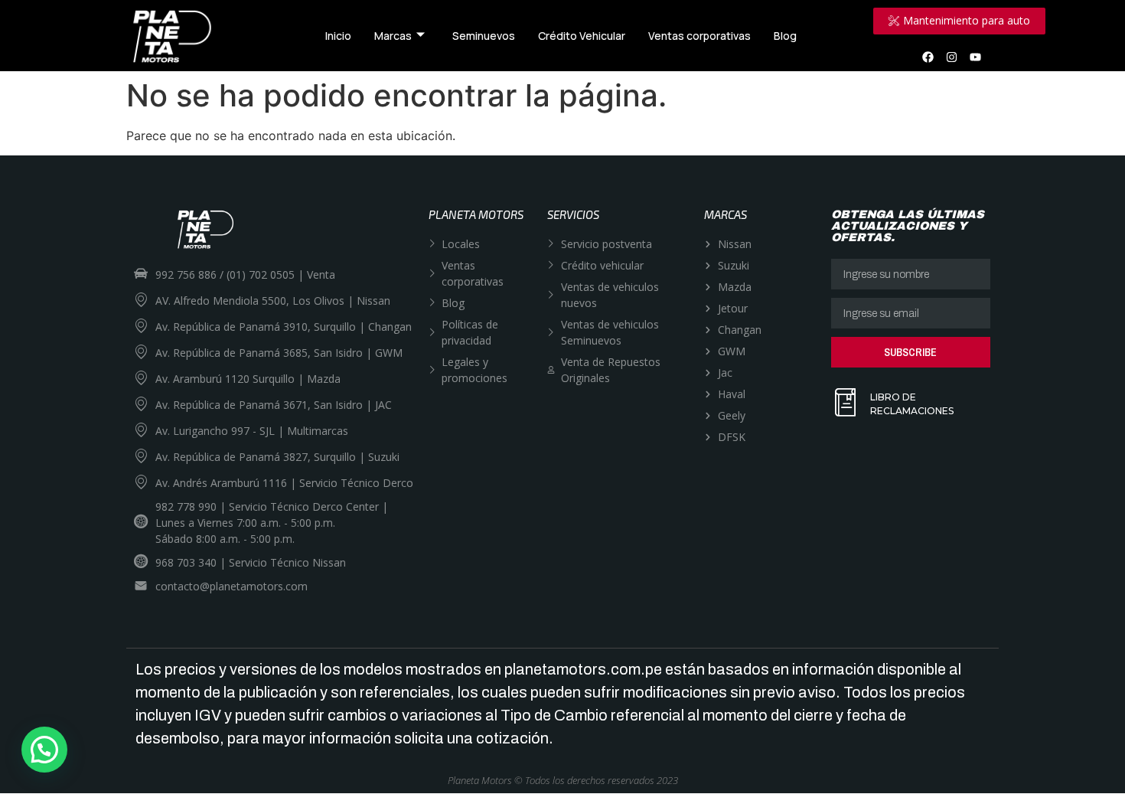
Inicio (338, 35)
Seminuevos (483, 35)
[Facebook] (928, 57)
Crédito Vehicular (581, 35)
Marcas (393, 35)
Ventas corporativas (699, 35)
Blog (785, 35)
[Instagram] (952, 57)
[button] (44, 750)
